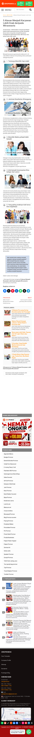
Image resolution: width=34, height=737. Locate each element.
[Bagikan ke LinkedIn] (16, 291)
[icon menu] (2, 9)
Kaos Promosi (8, 490)
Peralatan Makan (8, 524)
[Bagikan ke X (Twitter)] (8, 291)
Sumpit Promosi (8, 557)
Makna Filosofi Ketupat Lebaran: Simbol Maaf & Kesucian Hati (19, 322)
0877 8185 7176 (6, 690)
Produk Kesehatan (9, 537)
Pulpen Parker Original (10, 541)
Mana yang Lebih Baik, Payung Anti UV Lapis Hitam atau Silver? (21, 333)
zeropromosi (5, 681)
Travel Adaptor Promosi (10, 571)
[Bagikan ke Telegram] (28, 291)
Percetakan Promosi (9, 527)
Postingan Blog (5, 673)
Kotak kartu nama (9, 500)
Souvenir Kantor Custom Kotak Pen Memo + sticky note (20, 608)
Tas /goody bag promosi (10, 564)
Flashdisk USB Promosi (10, 470)
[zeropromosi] (9, 3)
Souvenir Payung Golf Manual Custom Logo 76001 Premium (22, 621)
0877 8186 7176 (6, 686)
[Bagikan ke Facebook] (5, 291)
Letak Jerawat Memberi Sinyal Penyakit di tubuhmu (22, 584)
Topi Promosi (7, 567)
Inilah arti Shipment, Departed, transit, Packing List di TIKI (21, 634)
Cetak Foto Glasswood (10, 464)
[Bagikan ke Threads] (24, 291)
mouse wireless (8, 510)
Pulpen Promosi (8, 544)
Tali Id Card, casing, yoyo (10, 561)
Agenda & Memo (8, 454)
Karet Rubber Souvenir (10, 494)
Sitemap (3, 664)
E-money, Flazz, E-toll (10, 467)
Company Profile (6, 660)
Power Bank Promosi (9, 534)
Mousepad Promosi (9, 514)
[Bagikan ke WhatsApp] (20, 291)
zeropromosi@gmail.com (9, 694)
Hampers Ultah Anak (9, 484)
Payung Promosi (8, 521)
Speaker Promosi (8, 554)
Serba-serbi (7, 551)
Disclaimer (4, 668)
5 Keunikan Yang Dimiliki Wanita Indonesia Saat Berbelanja (19, 345)
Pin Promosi (7, 531)
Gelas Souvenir (8, 477)
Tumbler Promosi (8, 574)
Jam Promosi (7, 487)
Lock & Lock (7, 504)
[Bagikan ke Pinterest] (12, 291)
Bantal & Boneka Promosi (11, 460)
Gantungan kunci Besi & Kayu (12, 474)
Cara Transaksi (5, 656)
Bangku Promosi (8, 457)
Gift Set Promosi (8, 480)
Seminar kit (7, 547)
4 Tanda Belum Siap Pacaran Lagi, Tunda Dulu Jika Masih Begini (20, 356)
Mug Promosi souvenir (10, 517)
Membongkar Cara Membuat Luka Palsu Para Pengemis (21, 596)
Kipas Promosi (8, 497)
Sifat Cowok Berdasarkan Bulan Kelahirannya (8, 301)
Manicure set (7, 507)
